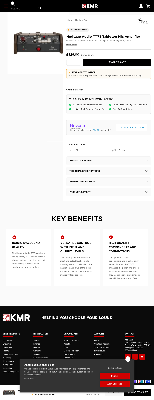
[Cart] (148, 6)
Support (36, 354)
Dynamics (7, 344)
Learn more (29, 378)
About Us (67, 344)
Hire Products (69, 354)
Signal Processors (10, 354)
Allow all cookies (114, 384)
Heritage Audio (82, 20)
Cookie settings (115, 368)
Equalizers (7, 347)
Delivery (36, 347)
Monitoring (7, 368)
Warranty (37, 351)
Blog (66, 347)
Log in (96, 340)
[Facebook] (135, 357)
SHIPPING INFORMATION (82, 181)
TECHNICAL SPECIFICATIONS (84, 171)
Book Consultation (71, 340)
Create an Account (101, 344)
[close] (127, 359)
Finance (36, 344)
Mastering (7, 358)
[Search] (13, 4)
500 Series (7, 340)
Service (36, 340)
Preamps (6, 351)
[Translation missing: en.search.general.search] (39, 9)
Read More (71, 44)
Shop (69, 20)
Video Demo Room (72, 351)
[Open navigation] (6, 6)
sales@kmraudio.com (134, 348)
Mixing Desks (8, 365)
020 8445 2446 (131, 350)
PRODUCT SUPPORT (80, 192)
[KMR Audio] (90, 6)
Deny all (115, 376)
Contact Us (68, 358)
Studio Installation (40, 358)
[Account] (141, 6)
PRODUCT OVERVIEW (80, 160)
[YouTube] (142, 357)
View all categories (10, 372)
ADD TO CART (139, 392)
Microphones (8, 361)
